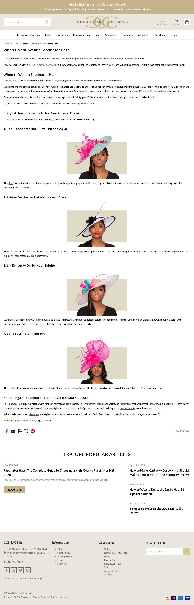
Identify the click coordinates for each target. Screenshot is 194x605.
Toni (11, 183)
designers (34, 414)
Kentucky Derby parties (151, 91)
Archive (108, 574)
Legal (60, 559)
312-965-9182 (15, 561)
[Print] (20, 431)
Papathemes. (61, 597)
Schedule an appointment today (20, 420)
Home (6, 43)
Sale (97, 34)
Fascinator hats (12, 80)
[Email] (13, 431)
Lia (57, 319)
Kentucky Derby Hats (28, 34)
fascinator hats (127, 408)
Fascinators (62, 34)
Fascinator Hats (81, 34)
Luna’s (12, 388)
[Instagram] (27, 570)
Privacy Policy (64, 556)
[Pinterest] (33, 431)
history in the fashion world (43, 64)
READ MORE (14, 489)
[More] (50, 35)
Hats (47, 34)
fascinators (125, 403)
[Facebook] (7, 431)
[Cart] (187, 22)
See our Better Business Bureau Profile (23, 578)
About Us (143, 34)
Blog (174, 34)
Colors (107, 549)
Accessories (111, 34)
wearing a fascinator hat (84, 103)
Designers (127, 34)
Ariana (28, 251)
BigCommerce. (24, 597)
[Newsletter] (186, 551)
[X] (26, 431)
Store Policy (160, 34)
